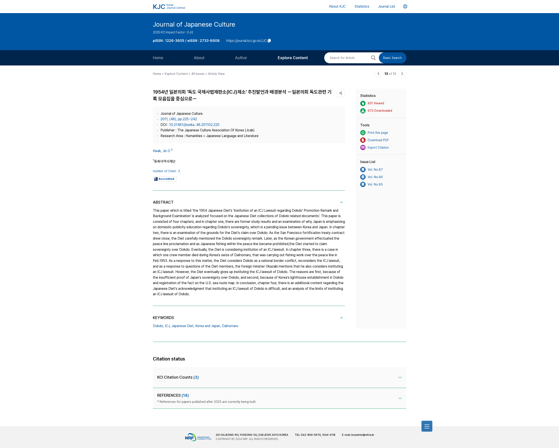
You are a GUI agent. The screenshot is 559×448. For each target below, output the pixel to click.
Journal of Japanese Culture (194, 24)
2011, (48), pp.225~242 (178, 119)
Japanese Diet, (182, 326)
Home (158, 57)
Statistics (361, 6)
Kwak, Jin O (161, 151)
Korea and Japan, (208, 326)
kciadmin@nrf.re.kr (362, 434)
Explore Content (293, 57)
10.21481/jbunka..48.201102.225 (194, 125)
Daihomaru (230, 326)
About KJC (337, 6)
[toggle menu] (426, 426)
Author (241, 57)
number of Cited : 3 (166, 171)
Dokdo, (158, 326)
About (199, 57)
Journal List (386, 6)
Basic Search (392, 58)
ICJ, (168, 326)
